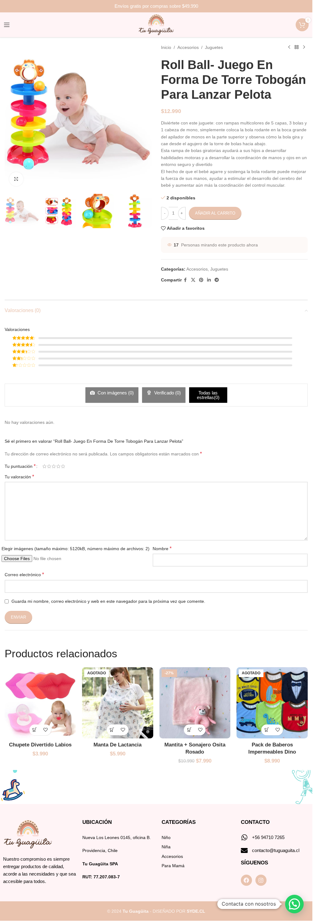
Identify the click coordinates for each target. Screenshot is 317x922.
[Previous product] (289, 47)
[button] (189, 729)
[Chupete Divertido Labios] (40, 702)
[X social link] (193, 280)
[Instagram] (261, 880)
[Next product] (304, 47)
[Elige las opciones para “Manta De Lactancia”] (112, 729)
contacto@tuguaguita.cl (275, 850)
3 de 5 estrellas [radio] (53, 466)
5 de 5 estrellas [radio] (63, 466)
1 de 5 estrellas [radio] (44, 466)
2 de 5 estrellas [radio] (49, 466)
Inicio (166, 47)
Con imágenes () (115, 392)
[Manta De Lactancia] (117, 702)
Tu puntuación (20, 466)
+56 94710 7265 (268, 837)
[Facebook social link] (185, 280)
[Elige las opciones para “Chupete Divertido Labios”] (34, 729)
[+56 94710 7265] (244, 837)
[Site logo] (156, 24)
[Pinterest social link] (201, 280)
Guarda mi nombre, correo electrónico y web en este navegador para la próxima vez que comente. (108, 601)
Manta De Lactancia (117, 745)
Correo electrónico (24, 574)
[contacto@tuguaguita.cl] (244, 850)
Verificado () (167, 392)
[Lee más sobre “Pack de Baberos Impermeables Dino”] (266, 729)
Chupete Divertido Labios (40, 745)
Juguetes (214, 47)
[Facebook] (246, 880)
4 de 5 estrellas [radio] (58, 466)
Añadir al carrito (215, 213)
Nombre (162, 548)
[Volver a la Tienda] (296, 47)
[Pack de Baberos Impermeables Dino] (272, 702)
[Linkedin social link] (209, 280)
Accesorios (188, 47)
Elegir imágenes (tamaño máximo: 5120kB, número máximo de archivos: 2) (76, 548)
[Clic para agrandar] (16, 179)
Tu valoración (19, 476)
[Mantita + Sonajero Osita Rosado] (195, 702)
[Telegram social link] (217, 280)
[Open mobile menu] (7, 25)
